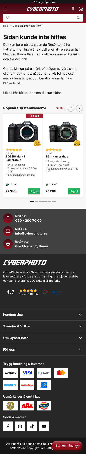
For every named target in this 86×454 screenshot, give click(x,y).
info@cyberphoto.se (31, 233)
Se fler (60, 108)
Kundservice (13, 315)
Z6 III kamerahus (57, 156)
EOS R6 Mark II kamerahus (16, 158)
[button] (33, 292)
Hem (5, 25)
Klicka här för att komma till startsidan (32, 93)
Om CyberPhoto (15, 338)
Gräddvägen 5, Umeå (31, 246)
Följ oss (9, 349)
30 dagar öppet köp (45, 2)
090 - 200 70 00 (28, 220)
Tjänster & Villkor (16, 326)
